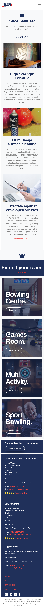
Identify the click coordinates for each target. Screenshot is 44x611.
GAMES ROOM (11, 585)
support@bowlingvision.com (19, 568)
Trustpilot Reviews (21, 493)
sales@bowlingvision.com (18, 489)
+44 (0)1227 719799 (17, 532)
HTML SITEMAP (11, 589)
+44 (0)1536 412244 (17, 487)
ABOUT (8, 576)
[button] (39, 5)
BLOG (7, 581)
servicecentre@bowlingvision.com (21, 534)
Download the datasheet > (22, 239)
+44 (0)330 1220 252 (17, 565)
